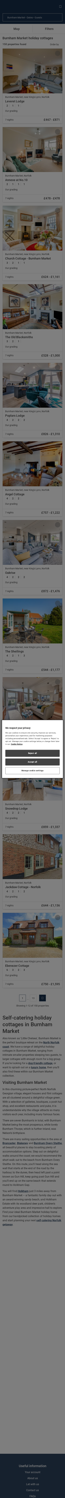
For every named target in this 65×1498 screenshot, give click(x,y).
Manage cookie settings (33, 770)
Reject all (32, 753)
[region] (33, 749)
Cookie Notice (16, 744)
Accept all (32, 762)
